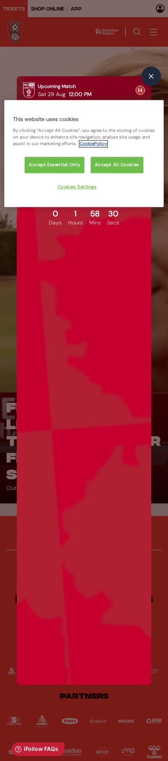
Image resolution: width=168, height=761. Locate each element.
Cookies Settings (77, 187)
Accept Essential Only (54, 165)
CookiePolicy (93, 144)
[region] (84, 153)
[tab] (140, 90)
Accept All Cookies (117, 165)
